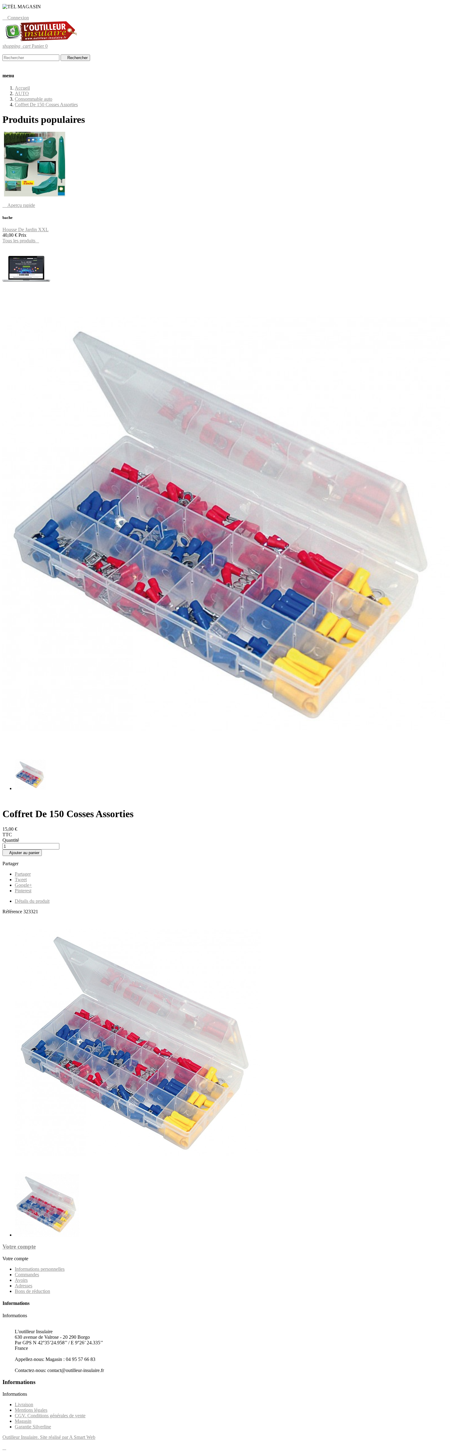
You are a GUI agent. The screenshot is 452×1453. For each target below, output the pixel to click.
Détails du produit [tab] (32, 901)
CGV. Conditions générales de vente (50, 1415)
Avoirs (21, 1280)
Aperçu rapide (18, 205)
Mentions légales (31, 1410)
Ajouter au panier (22, 852)
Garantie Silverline (33, 1426)
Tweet (21, 879)
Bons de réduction (32, 1291)
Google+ (23, 885)
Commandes (27, 1274)
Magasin (23, 1421)
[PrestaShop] (26, 292)
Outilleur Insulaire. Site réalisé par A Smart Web (48, 1437)
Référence (12, 911)
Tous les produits (20, 240)
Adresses (23, 1285)
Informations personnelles (40, 1269)
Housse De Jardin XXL (25, 229)
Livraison (24, 1404)
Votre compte (19, 1246)
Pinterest (23, 890)
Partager (23, 874)
